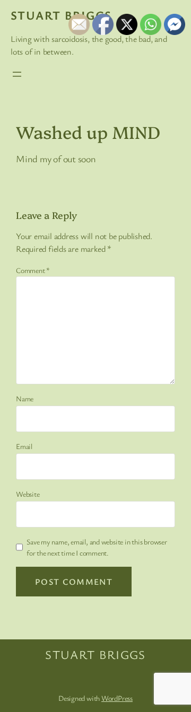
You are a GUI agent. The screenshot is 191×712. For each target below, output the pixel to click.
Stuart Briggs (61, 15)
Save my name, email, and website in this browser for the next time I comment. (97, 547)
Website (27, 494)
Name (24, 398)
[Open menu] (17, 74)
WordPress (117, 698)
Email (24, 446)
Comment (33, 270)
